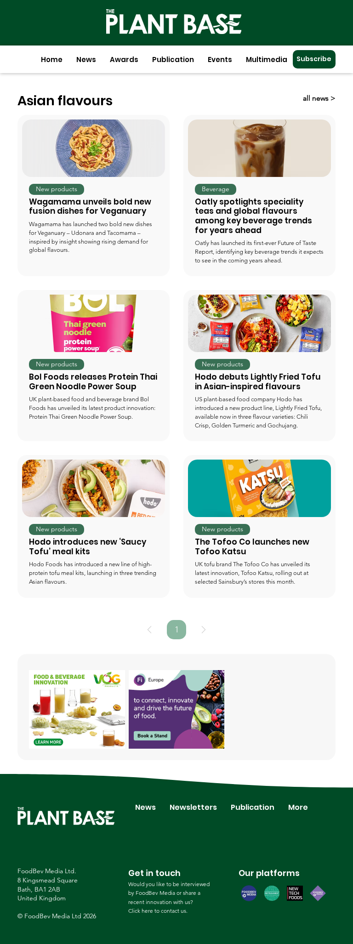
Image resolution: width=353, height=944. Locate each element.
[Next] (203, 629)
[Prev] (149, 629)
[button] (86, 59)
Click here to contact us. (158, 910)
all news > (319, 98)
